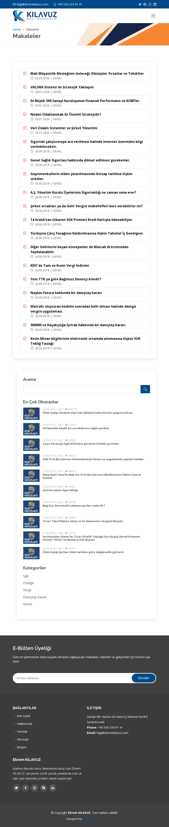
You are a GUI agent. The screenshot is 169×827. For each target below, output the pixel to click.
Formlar (22, 731)
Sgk (26, 576)
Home (17, 29)
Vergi (27, 590)
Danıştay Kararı (35, 597)
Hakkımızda (24, 723)
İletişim (21, 747)
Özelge (28, 583)
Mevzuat (22, 739)
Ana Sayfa (23, 715)
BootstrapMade (92, 819)
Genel (27, 604)
